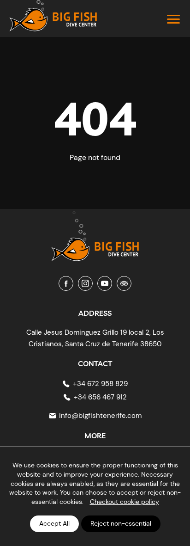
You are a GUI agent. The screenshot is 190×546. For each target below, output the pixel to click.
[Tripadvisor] (124, 283)
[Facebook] (66, 283)
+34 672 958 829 (100, 383)
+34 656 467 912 (100, 397)
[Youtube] (104, 283)
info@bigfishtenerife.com (100, 415)
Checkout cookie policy (124, 501)
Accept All (54, 523)
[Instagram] (85, 283)
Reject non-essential (120, 523)
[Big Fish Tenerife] (95, 242)
